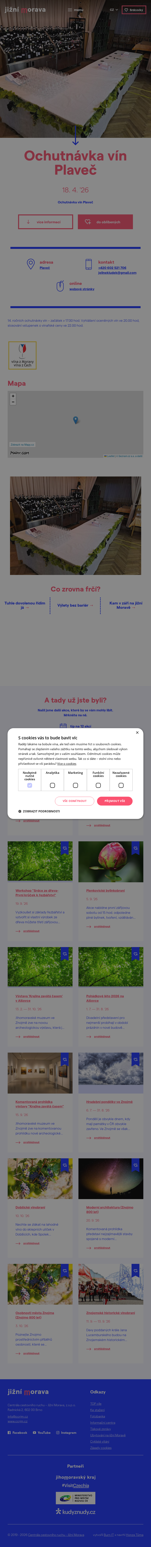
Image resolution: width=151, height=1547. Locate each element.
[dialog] (75, 773)
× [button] (137, 732)
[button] (39, 811)
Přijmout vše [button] (115, 801)
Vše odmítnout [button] (75, 801)
